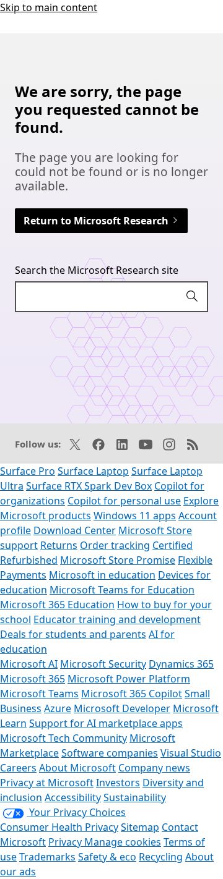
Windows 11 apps (135, 515)
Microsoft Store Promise (117, 560)
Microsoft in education (102, 575)
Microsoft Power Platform (129, 679)
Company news (154, 768)
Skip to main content (48, 7)
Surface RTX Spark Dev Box (89, 486)
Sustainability (134, 797)
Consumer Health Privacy (59, 827)
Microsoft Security (103, 664)
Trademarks (47, 857)
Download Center (74, 530)
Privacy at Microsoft (47, 782)
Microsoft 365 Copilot (131, 693)
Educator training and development (117, 619)
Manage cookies (122, 842)
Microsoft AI (29, 664)
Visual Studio (190, 753)
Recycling (161, 857)
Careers (18, 768)
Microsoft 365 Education (57, 604)
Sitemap (140, 827)
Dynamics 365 (181, 664)
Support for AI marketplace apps (106, 723)
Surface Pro (27, 471)
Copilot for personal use (124, 500)
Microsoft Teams (39, 693)
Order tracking (115, 545)
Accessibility (73, 797)
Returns (58, 545)
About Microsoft (77, 768)
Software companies (109, 753)
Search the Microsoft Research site (96, 270)
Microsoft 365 (32, 679)
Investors (118, 782)
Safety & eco (107, 857)
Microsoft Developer (122, 708)
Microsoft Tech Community (63, 738)
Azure (57, 708)
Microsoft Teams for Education (122, 590)
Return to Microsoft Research (97, 220)
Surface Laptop (93, 471)
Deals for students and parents (73, 634)
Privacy (66, 842)
